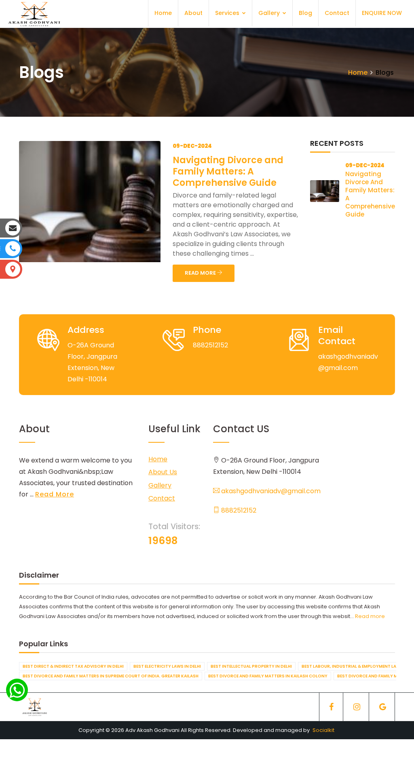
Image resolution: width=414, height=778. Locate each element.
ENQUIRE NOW (382, 13)
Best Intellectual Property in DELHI (251, 666)
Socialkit (323, 730)
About (193, 13)
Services (228, 13)
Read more (370, 616)
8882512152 (238, 510)
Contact (337, 13)
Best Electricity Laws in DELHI (167, 666)
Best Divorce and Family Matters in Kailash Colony (267, 676)
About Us (162, 472)
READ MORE (201, 273)
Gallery (269, 13)
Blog (305, 13)
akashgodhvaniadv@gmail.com (270, 491)
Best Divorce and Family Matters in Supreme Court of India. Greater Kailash (111, 676)
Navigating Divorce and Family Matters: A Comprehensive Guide (228, 171)
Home (163, 13)
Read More (54, 494)
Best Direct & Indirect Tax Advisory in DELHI (73, 666)
